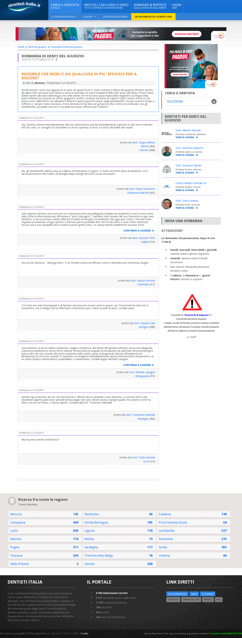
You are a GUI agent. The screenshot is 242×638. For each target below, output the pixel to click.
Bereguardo (142, 376)
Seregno (143, 327)
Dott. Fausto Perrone (142, 280)
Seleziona (175, 101)
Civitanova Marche (138, 192)
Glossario (207, 594)
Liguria (90, 531)
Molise (89, 539)
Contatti (173, 599)
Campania (17, 522)
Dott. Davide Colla (144, 323)
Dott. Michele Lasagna (142, 372)
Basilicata (92, 514)
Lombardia (167, 531)
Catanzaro (143, 284)
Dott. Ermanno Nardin (188, 165)
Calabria (165, 514)
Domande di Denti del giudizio (66, 46)
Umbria (164, 555)
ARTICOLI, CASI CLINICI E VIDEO (106, 6)
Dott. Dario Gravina (187, 200)
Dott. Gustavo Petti (143, 238)
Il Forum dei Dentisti (64, 16)
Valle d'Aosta (19, 564)
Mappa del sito (191, 599)
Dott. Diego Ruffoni (143, 142)
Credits (84, 633)
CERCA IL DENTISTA (65, 6)
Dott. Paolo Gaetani (143, 457)
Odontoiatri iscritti (112, 593)
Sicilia (163, 547)
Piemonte (166, 539)
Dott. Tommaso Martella (140, 414)
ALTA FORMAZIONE (177, 594)
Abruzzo (16, 514)
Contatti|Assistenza (115, 16)
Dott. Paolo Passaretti (142, 188)
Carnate (143, 150)
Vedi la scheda (185, 137)
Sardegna (91, 547)
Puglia (14, 547)
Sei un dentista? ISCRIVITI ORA (153, 16)
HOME (21, 46)
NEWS (194, 594)
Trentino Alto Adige (99, 555)
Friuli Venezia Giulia (173, 522)
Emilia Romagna (96, 522)
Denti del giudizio (37, 46)
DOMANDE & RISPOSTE (150, 6)
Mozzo (145, 146)
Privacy (208, 599)
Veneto (90, 564)
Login (176, 6)
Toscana (16, 555)
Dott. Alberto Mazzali (188, 130)
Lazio (14, 531)
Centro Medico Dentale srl (191, 183)
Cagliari (145, 241)
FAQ (219, 599)
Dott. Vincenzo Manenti (189, 148)
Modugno (143, 418)
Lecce (146, 461)
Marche (15, 539)
